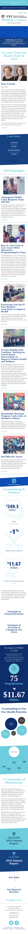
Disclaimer (11, 928)
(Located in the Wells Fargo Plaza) (14, 910)
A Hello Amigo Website (20, 928)
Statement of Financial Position (14, 612)
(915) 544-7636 (13, 916)
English (25, 13)
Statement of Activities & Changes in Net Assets (14, 628)
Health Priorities (14, 150)
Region (14, 154)
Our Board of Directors (14, 890)
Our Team (14, 877)
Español (20, 13)
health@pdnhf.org (14, 913)
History (14, 146)
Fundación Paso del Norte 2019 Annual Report (14, 8)
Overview (14, 143)
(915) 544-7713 (13, 917)
